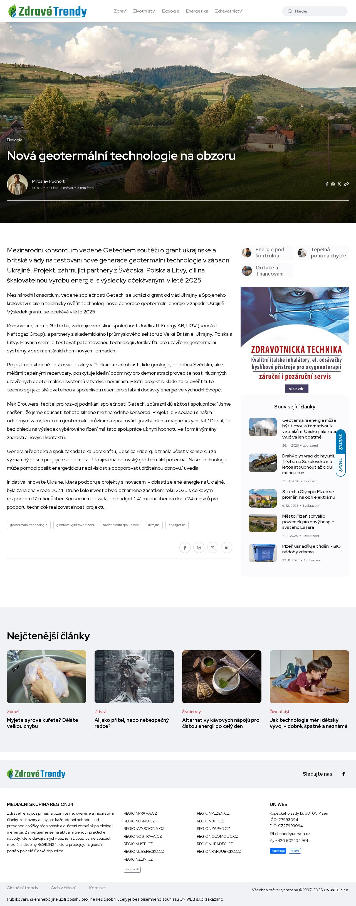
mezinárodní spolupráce (121, 525)
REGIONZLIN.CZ (138, 859)
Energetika (197, 11)
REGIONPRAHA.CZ (140, 813)
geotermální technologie (29, 525)
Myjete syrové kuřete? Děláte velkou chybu (42, 723)
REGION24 (47, 844)
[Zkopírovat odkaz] (346, 184)
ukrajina (154, 525)
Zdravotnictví (229, 11)
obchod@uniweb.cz (292, 833)
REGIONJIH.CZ (210, 821)
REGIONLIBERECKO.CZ (144, 851)
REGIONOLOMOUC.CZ (217, 836)
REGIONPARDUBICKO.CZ (219, 851)
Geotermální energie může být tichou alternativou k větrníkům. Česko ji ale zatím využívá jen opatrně (310, 429)
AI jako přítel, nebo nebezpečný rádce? (132, 723)
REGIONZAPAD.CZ (213, 828)
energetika (177, 525)
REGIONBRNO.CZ (139, 821)
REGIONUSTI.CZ (138, 843)
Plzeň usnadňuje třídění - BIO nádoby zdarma (311, 549)
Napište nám (278, 851)
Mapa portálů (132, 869)
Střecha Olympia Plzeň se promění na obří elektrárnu (308, 494)
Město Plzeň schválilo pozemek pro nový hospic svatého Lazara (308, 521)
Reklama (294, 851)
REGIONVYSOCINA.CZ (144, 828)
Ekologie (170, 11)
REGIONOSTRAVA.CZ (143, 836)
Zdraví (120, 11)
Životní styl (144, 11)
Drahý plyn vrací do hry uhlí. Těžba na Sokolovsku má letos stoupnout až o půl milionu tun (308, 464)
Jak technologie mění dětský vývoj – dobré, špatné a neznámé (309, 723)
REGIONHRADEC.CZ (215, 843)
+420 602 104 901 (291, 840)
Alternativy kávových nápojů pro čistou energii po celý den (220, 723)
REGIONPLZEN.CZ (213, 813)
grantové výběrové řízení (75, 525)
